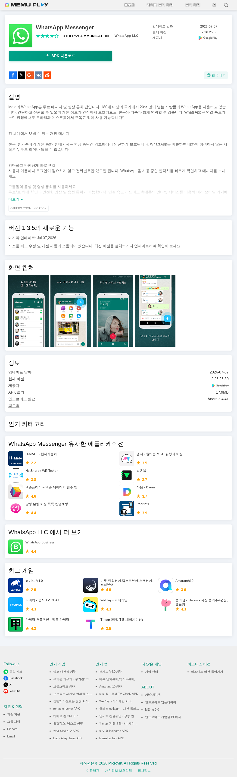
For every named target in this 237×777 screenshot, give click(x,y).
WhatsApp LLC (126, 35)
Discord (12, 729)
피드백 (13, 406)
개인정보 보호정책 (118, 770)
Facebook (16, 678)
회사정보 (144, 770)
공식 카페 (192, 5)
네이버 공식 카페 (160, 5)
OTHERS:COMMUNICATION (85, 36)
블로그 (129, 5)
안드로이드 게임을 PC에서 (163, 717)
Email (11, 736)
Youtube (14, 691)
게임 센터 (151, 671)
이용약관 (92, 770)
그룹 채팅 (13, 721)
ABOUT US (153, 695)
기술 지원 (13, 714)
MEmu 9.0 (152, 709)
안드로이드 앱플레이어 (160, 702)
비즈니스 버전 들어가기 (207, 671)
